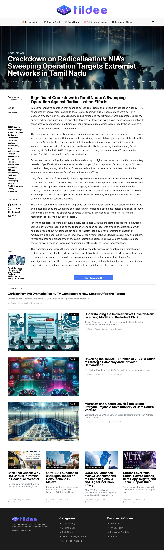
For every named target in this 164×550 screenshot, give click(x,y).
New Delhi (12, 162)
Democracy (12, 140)
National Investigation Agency (13, 156)
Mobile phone (13, 151)
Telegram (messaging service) (13, 180)
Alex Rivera (50, 500)
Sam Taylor (12, 113)
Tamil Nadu (12, 175)
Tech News (16, 53)
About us (114, 536)
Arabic (10, 132)
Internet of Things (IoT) (73, 541)
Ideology (11, 143)
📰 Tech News (72, 22)
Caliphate (19, 132)
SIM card (11, 170)
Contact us (115, 523)
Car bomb (12, 135)
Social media (13, 172)
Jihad (10, 148)
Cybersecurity (68, 523)
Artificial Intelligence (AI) (56, 468)
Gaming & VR (128, 468)
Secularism (12, 167)
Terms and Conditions (120, 532)
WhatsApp (12, 191)
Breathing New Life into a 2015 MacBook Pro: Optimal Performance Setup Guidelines (16, 273)
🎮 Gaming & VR (52, 22)
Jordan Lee (127, 500)
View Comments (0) (93, 278)
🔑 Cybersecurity (30, 22)
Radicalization (13, 164)
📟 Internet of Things (122, 22)
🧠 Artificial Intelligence (95, 22)
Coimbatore (13, 138)
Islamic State (13, 146)
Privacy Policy (117, 527)
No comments (26, 81)
